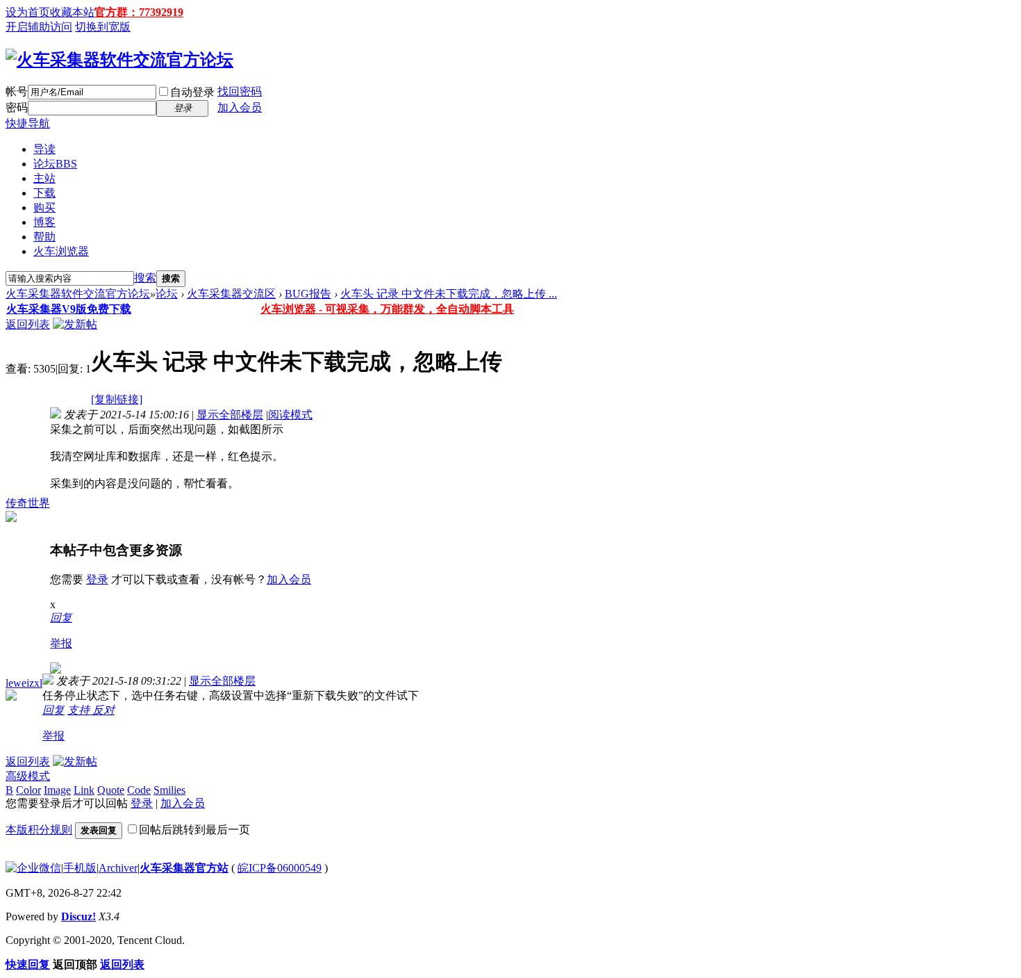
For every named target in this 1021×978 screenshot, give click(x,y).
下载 (44, 193)
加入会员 (239, 107)
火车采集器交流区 (231, 294)
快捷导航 (28, 123)
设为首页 (28, 12)
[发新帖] (75, 324)
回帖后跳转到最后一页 (194, 830)
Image (57, 790)
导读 (44, 149)
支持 (79, 710)
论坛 (55, 164)
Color (28, 790)
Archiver (118, 868)
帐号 (17, 91)
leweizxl (24, 683)
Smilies (169, 790)
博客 (44, 222)
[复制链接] (116, 399)
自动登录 (192, 92)
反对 (103, 710)
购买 (44, 207)
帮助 (44, 237)
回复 (61, 618)
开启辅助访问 (39, 27)
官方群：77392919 (138, 12)
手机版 (80, 868)
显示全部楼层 (230, 415)
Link (84, 790)
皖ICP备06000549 (280, 868)
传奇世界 (28, 503)
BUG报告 (308, 294)
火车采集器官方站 (184, 868)
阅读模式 (290, 415)
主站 (44, 178)
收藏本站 (72, 12)
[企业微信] (33, 868)
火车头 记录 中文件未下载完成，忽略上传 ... (448, 294)
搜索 (145, 278)
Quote (110, 790)
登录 (97, 579)
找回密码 (239, 91)
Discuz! (78, 916)
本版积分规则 (39, 830)
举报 (61, 643)
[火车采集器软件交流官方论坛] (119, 60)
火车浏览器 (61, 251)
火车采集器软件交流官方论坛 (78, 294)
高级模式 (28, 776)
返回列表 (28, 324)
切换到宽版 (103, 27)
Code (139, 790)
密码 (17, 107)
